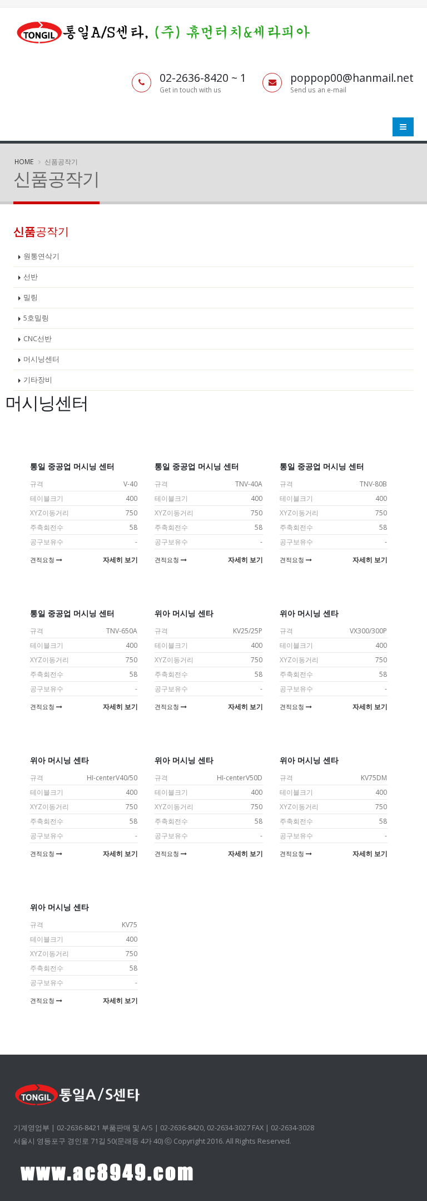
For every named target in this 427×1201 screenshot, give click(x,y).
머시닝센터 (41, 359)
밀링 (30, 297)
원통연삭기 (41, 256)
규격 (36, 484)
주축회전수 (46, 527)
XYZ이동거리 (49, 513)
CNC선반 (37, 338)
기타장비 (37, 380)
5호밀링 (36, 318)
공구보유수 (46, 542)
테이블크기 (46, 498)
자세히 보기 (120, 559)
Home (23, 161)
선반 (30, 277)
